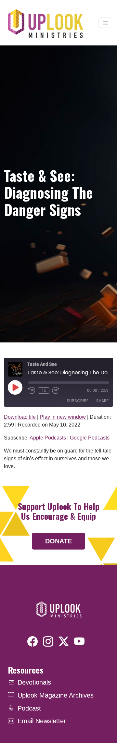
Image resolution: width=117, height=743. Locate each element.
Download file (20, 417)
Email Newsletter (42, 720)
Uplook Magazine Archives (56, 695)
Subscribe (77, 400)
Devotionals (34, 682)
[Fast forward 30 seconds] (55, 390)
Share (102, 400)
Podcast (29, 708)
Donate (58, 541)
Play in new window (63, 417)
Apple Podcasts (48, 437)
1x (44, 390)
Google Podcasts (90, 437)
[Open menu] (105, 23)
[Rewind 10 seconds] (31, 390)
